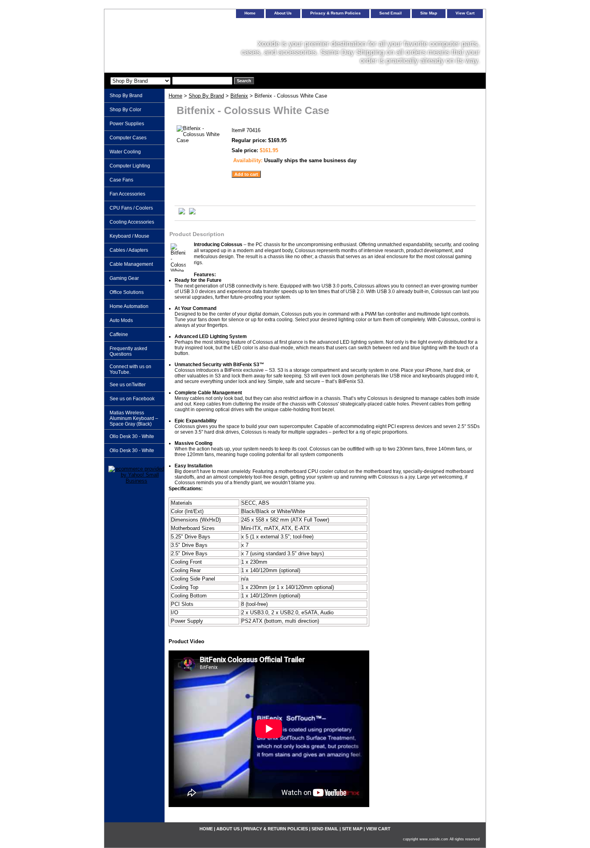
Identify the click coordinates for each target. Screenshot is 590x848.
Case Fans (121, 180)
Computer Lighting (130, 166)
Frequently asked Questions (128, 351)
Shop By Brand (206, 96)
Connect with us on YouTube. (130, 369)
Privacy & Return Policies (335, 13)
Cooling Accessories (132, 222)
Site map (428, 13)
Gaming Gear (124, 278)
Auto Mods (121, 320)
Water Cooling (125, 152)
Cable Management (131, 264)
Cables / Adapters (129, 250)
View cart (465, 13)
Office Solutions (127, 292)
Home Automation (129, 306)
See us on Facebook (132, 399)
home (250, 13)
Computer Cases (128, 138)
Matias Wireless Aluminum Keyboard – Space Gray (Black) (134, 418)
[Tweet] (182, 213)
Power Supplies (127, 123)
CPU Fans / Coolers (131, 208)
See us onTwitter (128, 384)
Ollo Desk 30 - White (132, 436)
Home (175, 96)
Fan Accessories (127, 194)
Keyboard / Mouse (129, 236)
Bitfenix (239, 96)
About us (283, 13)
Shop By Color (125, 109)
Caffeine (119, 334)
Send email (390, 13)
